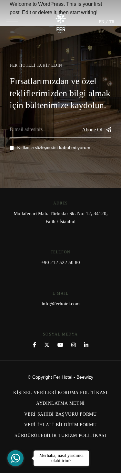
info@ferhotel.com (61, 303)
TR (112, 21)
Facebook (34, 344)
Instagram (73, 344)
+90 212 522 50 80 (60, 262)
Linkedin (86, 344)
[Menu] (12, 22)
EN (101, 21)
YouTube (60, 344)
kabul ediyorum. (54, 147)
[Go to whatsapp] (15, 458)
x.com (46, 344)
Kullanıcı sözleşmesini (37, 147)
